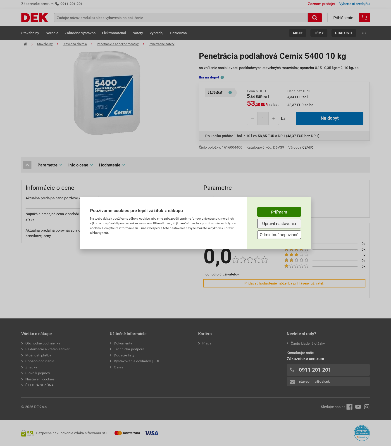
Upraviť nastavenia (279, 223)
